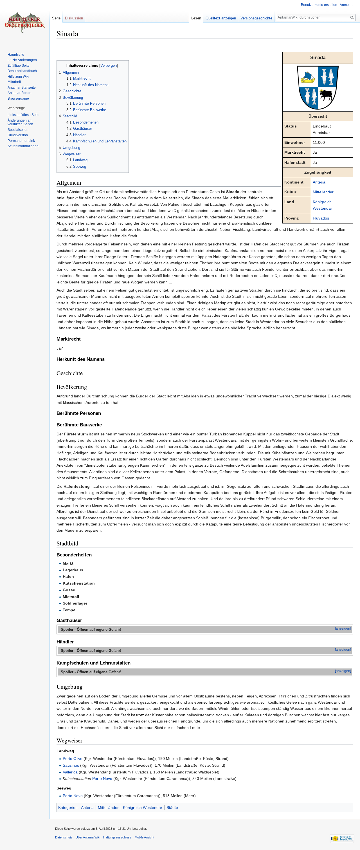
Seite (56, 18)
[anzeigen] (343, 628)
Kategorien (68, 807)
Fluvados (321, 218)
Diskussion (74, 18)
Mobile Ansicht (144, 837)
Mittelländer (323, 192)
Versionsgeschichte (256, 18)
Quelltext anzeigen (221, 18)
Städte (172, 807)
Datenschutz (64, 837)
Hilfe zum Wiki (18, 77)
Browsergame (18, 98)
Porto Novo (102, 778)
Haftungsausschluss (117, 837)
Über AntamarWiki (88, 837)
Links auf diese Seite (23, 115)
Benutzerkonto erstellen (319, 5)
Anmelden (348, 5)
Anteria (319, 182)
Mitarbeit (14, 82)
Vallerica (70, 772)
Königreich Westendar (142, 807)
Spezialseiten (18, 130)
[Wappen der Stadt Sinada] (318, 87)
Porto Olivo (72, 758)
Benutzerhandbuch (22, 71)
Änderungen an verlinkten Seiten (20, 122)
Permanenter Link (21, 141)
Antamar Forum (19, 93)
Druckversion (18, 135)
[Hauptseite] (24, 22)
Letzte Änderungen (22, 60)
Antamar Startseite (22, 88)
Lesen (196, 18)
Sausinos (71, 765)
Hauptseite (16, 55)
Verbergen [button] (108, 66)
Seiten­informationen (23, 146)
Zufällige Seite (19, 66)
